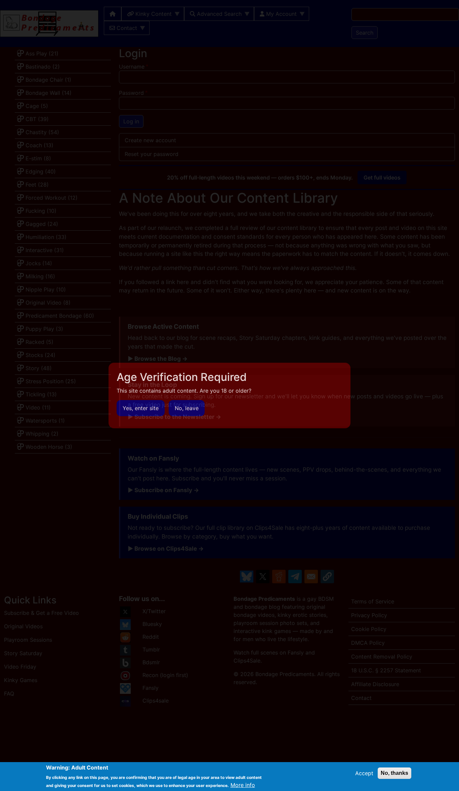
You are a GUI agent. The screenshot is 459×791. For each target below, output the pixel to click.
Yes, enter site (141, 408)
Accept (364, 773)
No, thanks (394, 773)
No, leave (187, 408)
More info (243, 785)
